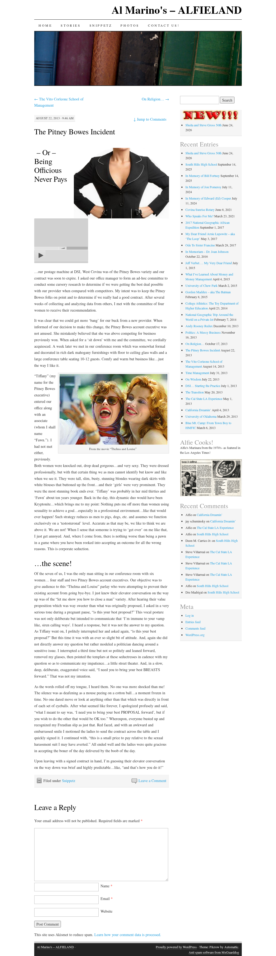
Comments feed (195, 628)
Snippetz (100, 25)
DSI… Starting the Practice (202, 385)
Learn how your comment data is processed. (127, 934)
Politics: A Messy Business (203, 332)
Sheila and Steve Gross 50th (203, 125)
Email (107, 898)
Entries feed (193, 622)
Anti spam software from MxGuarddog (214, 952)
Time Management (197, 373)
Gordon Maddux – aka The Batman (208, 292)
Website (106, 911)
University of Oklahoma (200, 416)
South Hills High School (201, 164)
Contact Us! (164, 25)
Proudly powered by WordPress (176, 947)
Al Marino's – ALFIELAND (177, 10)
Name (106, 885)
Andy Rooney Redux (199, 326)
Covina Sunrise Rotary (200, 209)
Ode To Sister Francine (200, 245)
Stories (71, 25)
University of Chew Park (201, 285)
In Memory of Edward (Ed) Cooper (208, 198)
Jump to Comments (149, 119)
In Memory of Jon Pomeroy (203, 187)
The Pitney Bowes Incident (74, 131)
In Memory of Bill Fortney (202, 175)
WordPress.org (195, 635)
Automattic (231, 947)
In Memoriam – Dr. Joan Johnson (207, 251)
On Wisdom (193, 379)
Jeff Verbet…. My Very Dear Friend (208, 263)
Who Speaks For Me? (199, 216)
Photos (129, 25)
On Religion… (155, 99)
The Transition (194, 392)
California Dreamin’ (198, 410)
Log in (189, 615)
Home (45, 25)
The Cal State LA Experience (203, 398)
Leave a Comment (152, 780)
